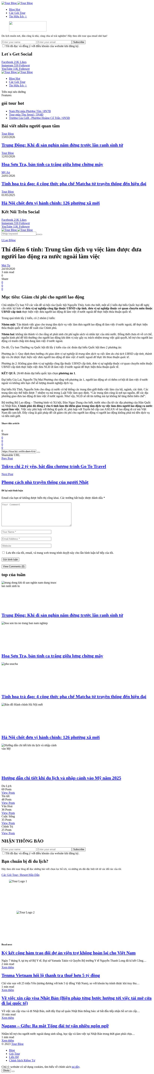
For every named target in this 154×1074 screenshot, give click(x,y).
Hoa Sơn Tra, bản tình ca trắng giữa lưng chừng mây (52, 164)
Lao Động (9, 240)
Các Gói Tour (17, 12)
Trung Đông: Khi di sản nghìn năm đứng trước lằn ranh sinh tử (62, 145)
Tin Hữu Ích (18, 16)
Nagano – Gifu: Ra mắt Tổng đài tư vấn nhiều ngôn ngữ (55, 1025)
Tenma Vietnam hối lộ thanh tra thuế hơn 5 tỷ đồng (51, 975)
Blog (14, 9)
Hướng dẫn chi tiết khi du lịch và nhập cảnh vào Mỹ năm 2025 (61, 778)
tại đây (75, 1066)
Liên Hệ (14, 1057)
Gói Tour (14, 1053)
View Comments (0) (13, 566)
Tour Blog (17, 1043)
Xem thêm (8, 967)
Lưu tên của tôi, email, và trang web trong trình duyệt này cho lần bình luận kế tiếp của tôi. (60, 552)
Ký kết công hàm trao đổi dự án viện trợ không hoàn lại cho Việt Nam (69, 952)
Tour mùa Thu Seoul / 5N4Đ (26, 114)
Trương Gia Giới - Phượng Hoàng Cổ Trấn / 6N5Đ (39, 118)
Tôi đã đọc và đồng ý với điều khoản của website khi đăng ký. (42, 46)
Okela (6, 1070)
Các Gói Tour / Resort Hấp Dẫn (20, 874)
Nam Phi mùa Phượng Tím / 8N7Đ (30, 111)
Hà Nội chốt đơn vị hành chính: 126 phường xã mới (51, 203)
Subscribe (78, 42)
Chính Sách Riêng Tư (22, 1060)
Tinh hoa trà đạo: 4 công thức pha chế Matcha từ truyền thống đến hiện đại (74, 183)
